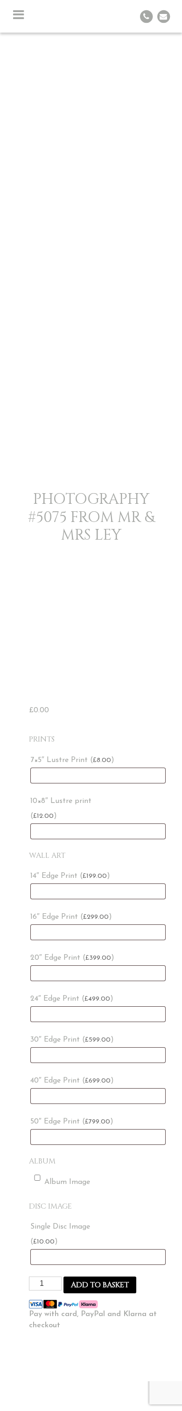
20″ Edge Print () (72, 958)
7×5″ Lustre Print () (72, 760)
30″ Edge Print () (72, 1039)
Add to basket (100, 1285)
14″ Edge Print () (70, 876)
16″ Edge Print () (71, 917)
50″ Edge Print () (71, 1121)
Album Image (67, 1182)
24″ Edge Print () (71, 999)
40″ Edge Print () (72, 1080)
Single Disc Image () (60, 1234)
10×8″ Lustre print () (60, 808)
